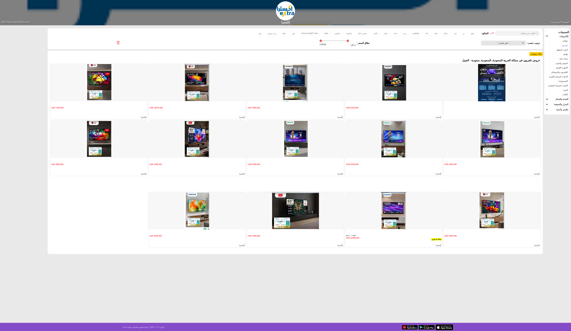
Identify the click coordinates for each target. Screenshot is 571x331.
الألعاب (565, 94)
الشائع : (484, 33)
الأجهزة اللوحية (562, 68)
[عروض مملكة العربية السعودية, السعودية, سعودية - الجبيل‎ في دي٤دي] (118, 43)
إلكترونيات (563, 36)
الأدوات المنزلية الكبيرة (558, 77)
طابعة (565, 54)
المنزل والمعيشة (561, 104)
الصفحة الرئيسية (561, 22)
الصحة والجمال (561, 99)
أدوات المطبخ (562, 50)
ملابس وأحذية (562, 109)
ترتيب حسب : (533, 43)
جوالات (565, 41)
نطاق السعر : (363, 43)
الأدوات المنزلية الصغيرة (558, 85)
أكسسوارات (563, 81)
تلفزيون (564, 45)
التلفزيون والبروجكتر (559, 72)
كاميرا (565, 90)
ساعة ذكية (563, 59)
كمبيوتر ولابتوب (561, 63)
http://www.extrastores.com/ (15, 22)
